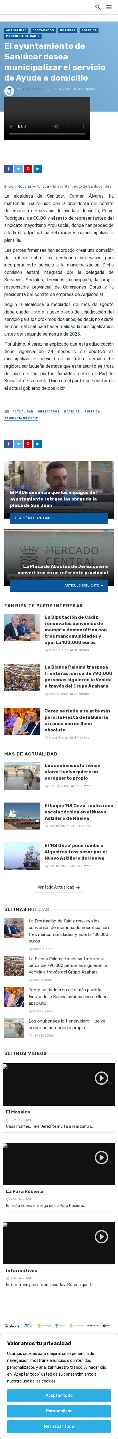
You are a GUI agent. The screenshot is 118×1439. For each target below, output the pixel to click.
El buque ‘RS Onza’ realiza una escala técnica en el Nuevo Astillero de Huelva (79, 812)
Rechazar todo (59, 1426)
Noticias (68, 30)
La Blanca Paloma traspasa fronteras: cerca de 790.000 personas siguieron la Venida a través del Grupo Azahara (78, 676)
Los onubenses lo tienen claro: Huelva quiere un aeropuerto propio (73, 772)
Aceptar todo (59, 1395)
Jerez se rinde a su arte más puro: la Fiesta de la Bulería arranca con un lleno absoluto (78, 720)
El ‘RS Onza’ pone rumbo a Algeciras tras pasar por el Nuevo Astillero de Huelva (76, 852)
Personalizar (59, 1411)
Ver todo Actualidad (56, 887)
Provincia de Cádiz (23, 36)
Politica (89, 30)
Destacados (43, 30)
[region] (59, 1386)
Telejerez (33, 89)
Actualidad (16, 30)
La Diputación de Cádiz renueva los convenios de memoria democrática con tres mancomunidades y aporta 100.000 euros (76, 629)
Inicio (8, 186)
